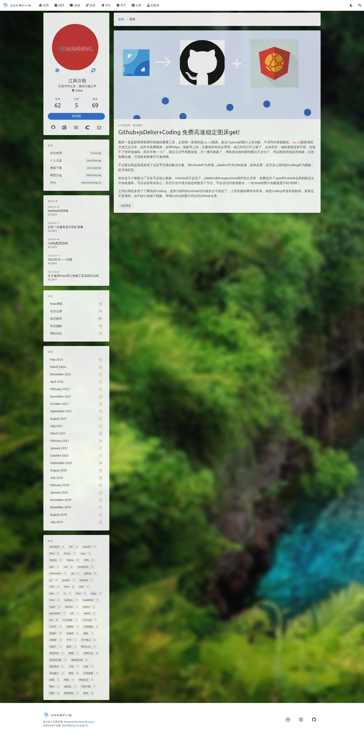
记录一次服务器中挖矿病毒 (65, 227)
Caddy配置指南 (58, 243)
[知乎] (76, 127)
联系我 (76, 116)
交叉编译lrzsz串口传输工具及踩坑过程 (73, 275)
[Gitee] (64, 127)
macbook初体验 (58, 210)
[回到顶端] (332, 725)
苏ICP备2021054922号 (75, 725)
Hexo (82, 721)
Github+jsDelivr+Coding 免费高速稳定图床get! (179, 132)
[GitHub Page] (314, 720)
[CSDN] (87, 127)
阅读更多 (126, 205)
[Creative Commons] (287, 720)
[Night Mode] (351, 5)
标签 (121, 19)
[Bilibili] (99, 127)
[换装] (93, 70)
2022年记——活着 (60, 259)
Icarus (91, 721)
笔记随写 (138, 125)
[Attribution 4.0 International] (301, 720)
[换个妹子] (57, 70)
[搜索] (359, 5)
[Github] (53, 127)
